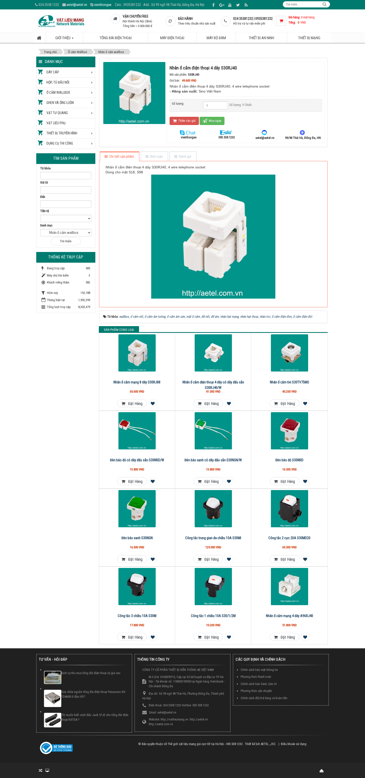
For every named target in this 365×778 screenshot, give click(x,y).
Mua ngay (214, 121)
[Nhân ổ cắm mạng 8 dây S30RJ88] (137, 353)
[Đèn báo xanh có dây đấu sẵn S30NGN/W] (213, 431)
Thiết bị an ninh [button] (261, 38)
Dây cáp (52, 72)
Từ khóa (45, 168)
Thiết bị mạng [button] (309, 38)
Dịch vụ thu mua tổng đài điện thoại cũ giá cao (90, 673)
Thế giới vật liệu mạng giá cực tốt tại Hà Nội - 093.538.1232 (205, 744)
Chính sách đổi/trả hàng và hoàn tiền (264, 698)
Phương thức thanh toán (256, 677)
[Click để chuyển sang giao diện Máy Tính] (47, 770)
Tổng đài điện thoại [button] (116, 38)
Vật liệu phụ (56, 123)
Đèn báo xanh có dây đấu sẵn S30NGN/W (213, 460)
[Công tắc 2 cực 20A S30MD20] (289, 509)
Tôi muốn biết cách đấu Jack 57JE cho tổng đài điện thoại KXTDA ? (94, 717)
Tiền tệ (44, 211)
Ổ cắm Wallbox (58, 92)
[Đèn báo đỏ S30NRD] (289, 431)
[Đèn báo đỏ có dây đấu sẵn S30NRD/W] (137, 431)
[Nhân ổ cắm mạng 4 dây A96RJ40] (289, 586)
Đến (42, 197)
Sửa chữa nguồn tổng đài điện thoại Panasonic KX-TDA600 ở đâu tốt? (93, 694)
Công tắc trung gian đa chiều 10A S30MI (213, 538)
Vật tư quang (57, 113)
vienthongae (102, 5)
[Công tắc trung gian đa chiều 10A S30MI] (213, 509)
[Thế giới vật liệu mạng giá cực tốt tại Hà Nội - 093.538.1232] (60, 21)
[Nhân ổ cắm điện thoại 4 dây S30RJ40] (135, 92)
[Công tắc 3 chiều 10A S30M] (137, 586)
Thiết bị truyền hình (61, 133)
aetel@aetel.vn (77, 5)
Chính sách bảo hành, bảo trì (259, 684)
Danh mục (46, 225)
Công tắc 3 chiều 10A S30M (137, 616)
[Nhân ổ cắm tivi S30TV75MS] (289, 353)
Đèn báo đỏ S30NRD (289, 460)
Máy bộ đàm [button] (216, 38)
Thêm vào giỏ (187, 121)
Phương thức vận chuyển (256, 691)
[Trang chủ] (40, 37)
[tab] (119, 156)
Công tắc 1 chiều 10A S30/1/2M (213, 616)
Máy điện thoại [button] (172, 38)
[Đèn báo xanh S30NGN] (137, 509)
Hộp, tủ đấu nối (57, 82)
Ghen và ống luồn (60, 103)
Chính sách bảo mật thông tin (259, 670)
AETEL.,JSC (268, 744)
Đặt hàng (134, 403)
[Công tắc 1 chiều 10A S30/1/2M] (213, 586)
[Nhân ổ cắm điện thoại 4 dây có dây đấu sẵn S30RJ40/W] (213, 353)
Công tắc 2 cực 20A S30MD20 (289, 538)
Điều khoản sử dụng (293, 744)
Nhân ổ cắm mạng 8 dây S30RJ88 (136, 382)
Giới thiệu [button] (63, 38)
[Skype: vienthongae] (188, 132)
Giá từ (44, 182)
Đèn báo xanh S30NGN (137, 538)
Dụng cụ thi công (59, 143)
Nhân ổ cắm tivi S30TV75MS (289, 382)
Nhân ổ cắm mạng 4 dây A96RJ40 (289, 616)
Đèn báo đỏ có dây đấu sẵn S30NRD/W (137, 460)
